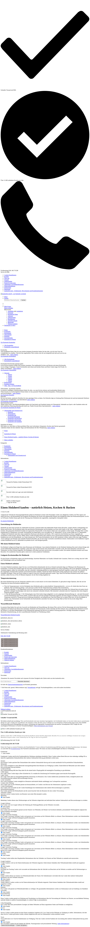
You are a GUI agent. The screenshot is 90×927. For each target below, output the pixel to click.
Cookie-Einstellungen (10, 275)
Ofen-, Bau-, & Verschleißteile (12, 385)
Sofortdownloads (12, 320)
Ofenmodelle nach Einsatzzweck (13, 410)
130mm (10, 379)
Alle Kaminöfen (8, 345)
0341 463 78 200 (5, 636)
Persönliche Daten (13, 314)
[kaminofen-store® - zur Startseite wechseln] (13, 294)
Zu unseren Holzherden (7, 521)
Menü (5, 297)
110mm (10, 376)
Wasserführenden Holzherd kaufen (10, 615)
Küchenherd (7, 447)
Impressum (7, 289)
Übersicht (10, 313)
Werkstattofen (11, 413)
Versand (6, 280)
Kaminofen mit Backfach (15, 418)
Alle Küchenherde (9, 359)
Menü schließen (8, 308)
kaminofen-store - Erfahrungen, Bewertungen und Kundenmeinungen (23, 291)
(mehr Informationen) (63, 923)
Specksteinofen (8, 452)
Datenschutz (7, 287)
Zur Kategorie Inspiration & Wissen (10, 407)
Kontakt (6, 276)
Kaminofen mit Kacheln (14, 420)
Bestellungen (11, 319)
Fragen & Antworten (10, 283)
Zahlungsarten (8, 281)
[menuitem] (46, 275)
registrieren (20, 311)
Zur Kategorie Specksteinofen (9, 401)
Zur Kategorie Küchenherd (8, 356)
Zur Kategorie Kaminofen (8, 342)
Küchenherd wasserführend (12, 361)
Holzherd (10, 412)
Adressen (10, 316)
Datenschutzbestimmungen (15, 684)
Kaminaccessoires (9, 384)
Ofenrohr (6, 373)
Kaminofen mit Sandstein (15, 421)
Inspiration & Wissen (10, 454)
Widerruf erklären (12, 324)
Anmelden (11, 311)
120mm (10, 378)
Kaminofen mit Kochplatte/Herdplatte (14, 416)
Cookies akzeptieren (21, 925)
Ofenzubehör (8, 449)
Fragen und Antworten (10, 657)
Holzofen (6, 450)
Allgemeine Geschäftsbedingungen (14, 284)
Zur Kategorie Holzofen (7, 395)
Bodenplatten (8, 382)
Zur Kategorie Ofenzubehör (8, 370)
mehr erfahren (14, 354)
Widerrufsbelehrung (9, 286)
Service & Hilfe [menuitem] (22, 281)
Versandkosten (31, 687)
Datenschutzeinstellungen (8, 925)
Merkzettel (11, 322)
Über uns (6, 278)
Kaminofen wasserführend (11, 347)
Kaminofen (7, 446)
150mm (10, 381)
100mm (10, 374)
